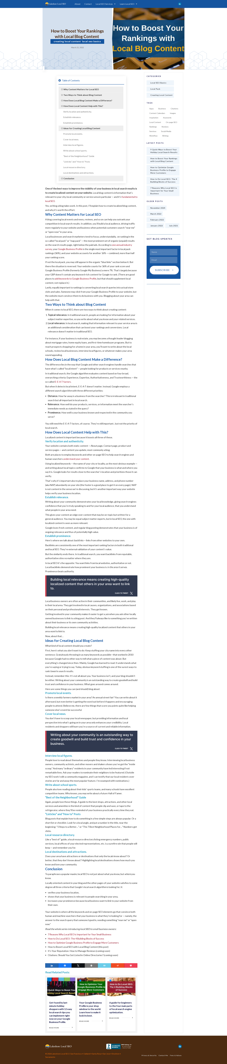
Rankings (153, 127)
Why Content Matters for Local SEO (81, 89)
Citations (174, 108)
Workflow (153, 136)
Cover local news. (71, 139)
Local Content (155, 122)
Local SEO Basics (91, 41)
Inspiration (153, 118)
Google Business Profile (70, 249)
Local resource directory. (74, 167)
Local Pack (155, 89)
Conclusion (68, 178)
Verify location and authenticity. (77, 111)
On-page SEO (171, 122)
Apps (151, 108)
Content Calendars (157, 113)
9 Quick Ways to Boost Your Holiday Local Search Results (163, 150)
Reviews (165, 127)
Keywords (167, 118)
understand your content (76, 458)
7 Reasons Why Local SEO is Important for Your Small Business (79, 934)
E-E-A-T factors (63, 381)
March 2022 (155, 214)
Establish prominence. (73, 123)
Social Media (166, 131)
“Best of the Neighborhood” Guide (78, 156)
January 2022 (156, 226)
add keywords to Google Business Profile (75, 278)
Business (162, 108)
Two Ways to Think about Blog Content (82, 95)
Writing (165, 136)
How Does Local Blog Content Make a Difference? (87, 100)
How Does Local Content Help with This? (83, 106)
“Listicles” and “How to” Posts (76, 161)
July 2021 (173, 226)
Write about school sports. (75, 150)
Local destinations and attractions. (78, 172)
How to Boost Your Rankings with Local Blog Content (163, 159)
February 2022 (157, 220)
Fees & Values (176, 1055)
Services (152, 131)
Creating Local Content (67, 41)
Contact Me (163, 1055)
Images (173, 113)
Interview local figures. (73, 145)
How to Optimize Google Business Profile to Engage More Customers (83, 942)
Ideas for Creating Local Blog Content (81, 128)
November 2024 (157, 208)
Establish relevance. (72, 117)
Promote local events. (73, 134)
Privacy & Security (149, 1055)
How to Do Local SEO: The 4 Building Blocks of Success (76, 938)
